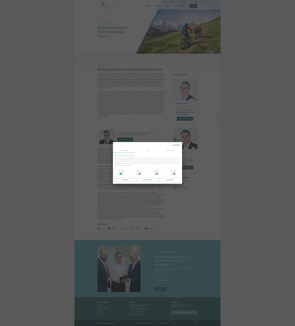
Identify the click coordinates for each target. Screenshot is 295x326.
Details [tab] (147, 150)
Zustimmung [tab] (124, 150)
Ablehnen (125, 179)
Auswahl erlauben (147, 179)
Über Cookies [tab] (170, 150)
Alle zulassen (169, 179)
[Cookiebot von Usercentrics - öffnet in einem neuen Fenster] (173, 145)
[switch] (139, 173)
